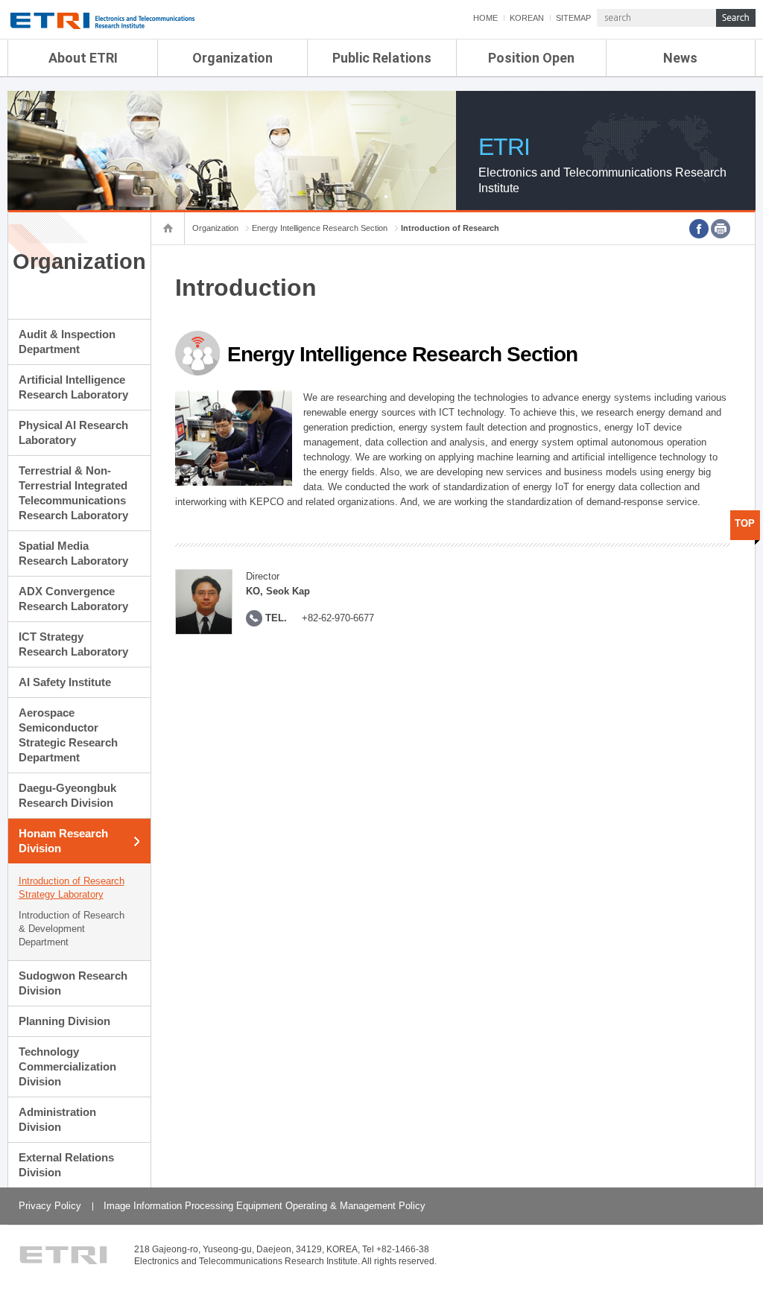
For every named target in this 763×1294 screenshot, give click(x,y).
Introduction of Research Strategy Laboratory (71, 887)
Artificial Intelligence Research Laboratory (73, 387)
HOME (485, 17)
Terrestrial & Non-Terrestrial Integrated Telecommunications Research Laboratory (73, 492)
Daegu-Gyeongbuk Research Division (67, 795)
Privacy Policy (50, 1205)
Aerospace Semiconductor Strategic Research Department (68, 735)
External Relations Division (66, 1165)
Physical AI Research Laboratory (73, 432)
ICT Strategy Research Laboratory (73, 644)
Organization (232, 58)
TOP (745, 523)
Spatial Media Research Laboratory (73, 553)
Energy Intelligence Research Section (319, 227)
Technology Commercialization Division (67, 1066)
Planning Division (64, 1021)
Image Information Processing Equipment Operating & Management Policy (264, 1205)
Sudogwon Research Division (73, 983)
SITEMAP (573, 17)
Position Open (531, 58)
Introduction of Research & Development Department (71, 929)
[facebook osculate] (699, 228)
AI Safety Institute (65, 682)
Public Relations (381, 58)
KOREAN (527, 17)
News (680, 58)
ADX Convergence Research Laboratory (73, 598)
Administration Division (57, 1119)
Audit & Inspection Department (67, 341)
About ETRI (83, 58)
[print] (720, 228)
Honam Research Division (63, 840)
